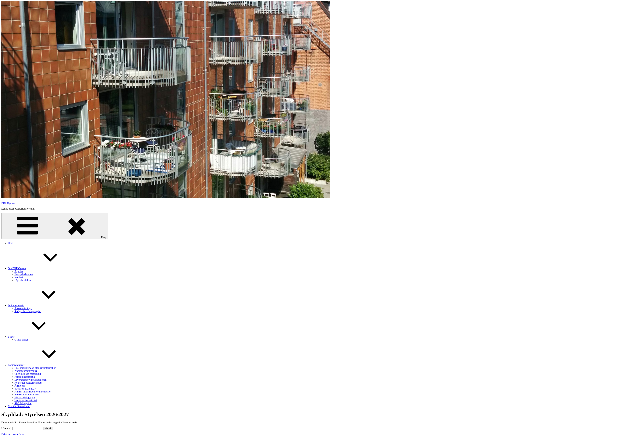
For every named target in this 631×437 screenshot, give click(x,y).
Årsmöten (19, 385)
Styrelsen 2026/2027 (25, 388)
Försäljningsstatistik (24, 376)
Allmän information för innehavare (32, 391)
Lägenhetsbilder (22, 280)
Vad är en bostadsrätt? (25, 400)
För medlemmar (16, 365)
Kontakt (18, 277)
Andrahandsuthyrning (25, 370)
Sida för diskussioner (19, 406)
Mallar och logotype (24, 397)
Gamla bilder (21, 339)
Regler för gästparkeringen (28, 382)
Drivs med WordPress (12, 434)
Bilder (11, 336)
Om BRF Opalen (17, 268)
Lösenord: (6, 428)
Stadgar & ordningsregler (27, 311)
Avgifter (18, 271)
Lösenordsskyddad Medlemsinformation (35, 367)
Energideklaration (23, 274)
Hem (10, 243)
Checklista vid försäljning (27, 373)
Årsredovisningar (23, 308)
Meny (103, 237)
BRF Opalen (8, 203)
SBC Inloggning (23, 403)
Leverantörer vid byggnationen (30, 379)
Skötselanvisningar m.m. (27, 394)
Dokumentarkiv (16, 305)
